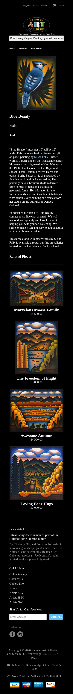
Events (13, 588)
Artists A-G (16, 592)
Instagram (20, 634)
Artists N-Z (16, 602)
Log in (26, 5)
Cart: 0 (61, 5)
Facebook (12, 634)
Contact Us (16, 579)
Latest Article (17, 529)
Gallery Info (16, 583)
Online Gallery (18, 574)
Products (23, 48)
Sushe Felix (41, 157)
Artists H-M (16, 597)
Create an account (39, 5)
